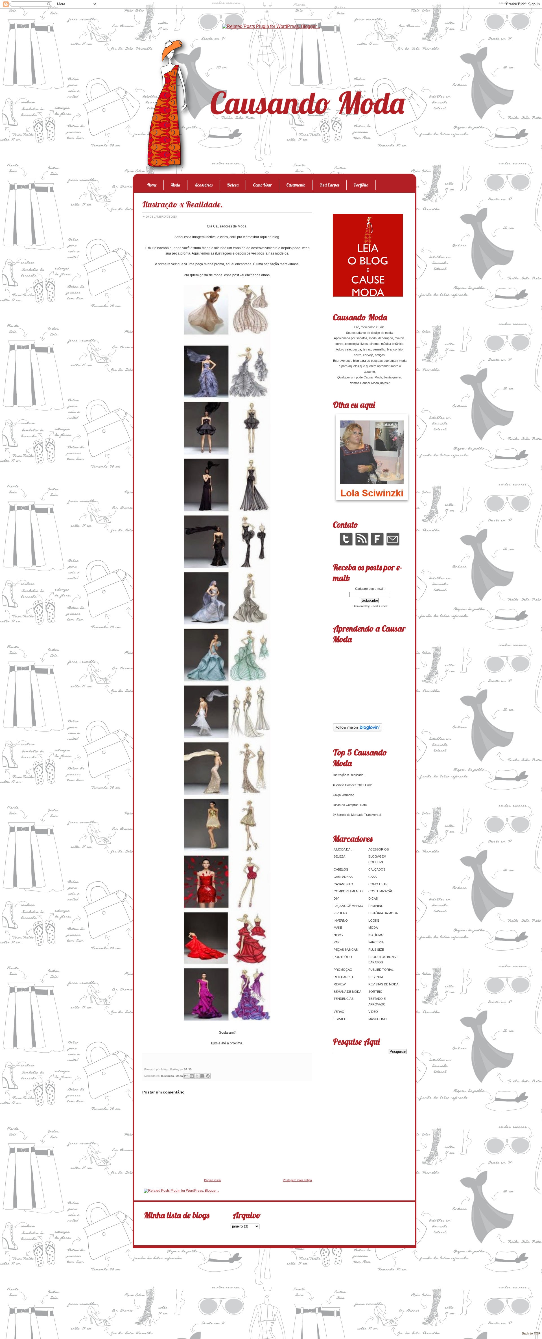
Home (151, 185)
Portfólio (361, 185)
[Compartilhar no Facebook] (202, 1076)
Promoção (343, 969)
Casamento (295, 185)
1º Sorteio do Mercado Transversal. (357, 814)
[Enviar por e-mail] (186, 1076)
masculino (377, 1019)
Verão (339, 1011)
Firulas (340, 913)
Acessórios (203, 185)
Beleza (233, 185)
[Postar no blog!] (191, 1076)
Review (340, 984)
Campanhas (343, 876)
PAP (336, 942)
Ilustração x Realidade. (182, 204)
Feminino (376, 906)
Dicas (373, 898)
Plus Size (376, 949)
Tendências (343, 998)
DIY (336, 898)
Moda (175, 185)
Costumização (381, 891)
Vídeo (373, 1011)
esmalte (341, 1019)
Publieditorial (381, 969)
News (338, 935)
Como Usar (262, 185)
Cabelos (341, 869)
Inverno (341, 920)
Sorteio (375, 991)
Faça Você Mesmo (348, 906)
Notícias (375, 935)
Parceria (376, 942)
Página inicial (212, 1180)
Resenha (375, 977)
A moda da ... (343, 849)
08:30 (188, 1069)
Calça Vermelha (343, 795)
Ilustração (167, 1075)
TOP (537, 1333)
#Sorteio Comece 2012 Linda (352, 785)
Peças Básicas (346, 949)
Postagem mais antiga (297, 1180)
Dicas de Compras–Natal (350, 805)
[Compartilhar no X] (197, 1076)
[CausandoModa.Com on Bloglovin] (357, 730)
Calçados (376, 869)
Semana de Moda (347, 991)
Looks (373, 920)
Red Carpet (329, 185)
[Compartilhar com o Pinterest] (208, 1076)
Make (338, 927)
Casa (372, 876)
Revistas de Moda (383, 984)
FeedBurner (379, 606)
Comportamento (348, 891)
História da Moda (383, 913)
